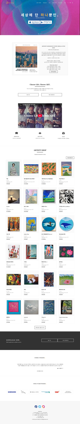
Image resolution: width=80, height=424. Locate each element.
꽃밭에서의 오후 (62, 289)
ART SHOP (39, 2)
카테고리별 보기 (70, 157)
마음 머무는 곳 (61, 178)
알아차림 (60, 262)
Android (52, 94)
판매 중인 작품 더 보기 (40, 327)
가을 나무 (8, 234)
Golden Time (26, 234)
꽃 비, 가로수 (26, 206)
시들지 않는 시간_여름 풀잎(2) (47, 178)
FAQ (49, 2)
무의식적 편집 (9, 289)
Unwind (7, 206)
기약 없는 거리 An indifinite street (65, 206)
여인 (7, 178)
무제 (25, 289)
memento (26, 317)
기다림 (25, 262)
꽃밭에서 (8, 317)
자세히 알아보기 (53, 71)
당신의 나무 (44, 289)
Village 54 (44, 317)
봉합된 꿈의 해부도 (9, 262)
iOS (29, 94)
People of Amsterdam (63, 317)
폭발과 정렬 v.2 (44, 262)
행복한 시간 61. (44, 206)
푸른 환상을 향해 (62, 234)
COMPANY (54, 2)
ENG (65, 2)
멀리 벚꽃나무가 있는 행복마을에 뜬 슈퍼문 (30, 178)
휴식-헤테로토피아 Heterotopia (47, 234)
